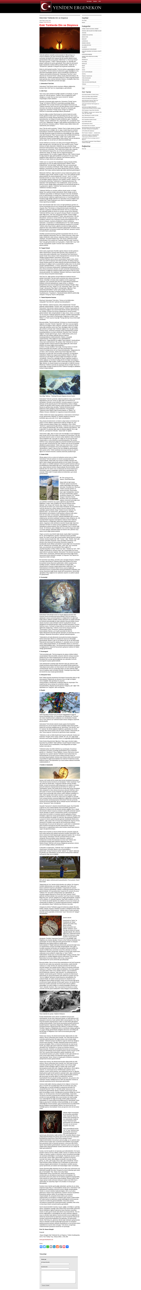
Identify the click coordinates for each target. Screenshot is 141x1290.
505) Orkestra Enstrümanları (88, 117)
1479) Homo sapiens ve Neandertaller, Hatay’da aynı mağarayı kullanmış (90, 135)
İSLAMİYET (84, 47)
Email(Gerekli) (44, 1266)
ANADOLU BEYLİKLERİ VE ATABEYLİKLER (91, 30)
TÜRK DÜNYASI (47, 22)
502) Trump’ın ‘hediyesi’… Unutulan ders (91, 132)
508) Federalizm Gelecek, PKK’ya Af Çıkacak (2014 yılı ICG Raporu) (90, 101)
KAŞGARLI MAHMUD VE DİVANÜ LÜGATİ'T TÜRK (91, 52)
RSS (100, 1)
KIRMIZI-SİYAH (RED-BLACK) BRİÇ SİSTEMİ (90, 57)
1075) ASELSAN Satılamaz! (88, 130)
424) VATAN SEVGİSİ (86, 121)
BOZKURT (84, 39)
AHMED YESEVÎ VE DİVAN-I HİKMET (90, 28)
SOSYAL (84, 74)
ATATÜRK (84, 32)
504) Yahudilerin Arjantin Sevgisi (89, 119)
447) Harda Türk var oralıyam (88, 125)
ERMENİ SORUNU (86, 43)
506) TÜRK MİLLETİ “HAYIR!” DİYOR (90, 115)
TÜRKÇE (84, 84)
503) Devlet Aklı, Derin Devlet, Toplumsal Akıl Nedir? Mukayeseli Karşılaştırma (91, 128)
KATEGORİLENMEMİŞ (87, 54)
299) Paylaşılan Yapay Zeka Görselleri (90, 110)
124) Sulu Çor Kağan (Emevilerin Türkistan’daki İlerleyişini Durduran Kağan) (91, 107)
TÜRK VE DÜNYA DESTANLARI (89, 82)
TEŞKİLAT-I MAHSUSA (87, 76)
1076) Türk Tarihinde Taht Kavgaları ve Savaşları (90, 104)
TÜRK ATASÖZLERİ (86, 78)
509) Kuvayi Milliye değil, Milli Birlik (90, 96)
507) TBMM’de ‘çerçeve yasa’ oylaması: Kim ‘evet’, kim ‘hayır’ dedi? (92, 113)
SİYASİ (83, 69)
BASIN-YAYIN (85, 37)
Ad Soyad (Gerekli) (45, 1262)
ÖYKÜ (83, 67)
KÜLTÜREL (84, 61)
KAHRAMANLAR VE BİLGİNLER (89, 49)
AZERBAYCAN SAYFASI (87, 35)
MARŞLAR (84, 63)
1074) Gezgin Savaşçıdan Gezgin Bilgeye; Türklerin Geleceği (91, 142)
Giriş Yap (84, 148)
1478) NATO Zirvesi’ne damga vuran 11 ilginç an (90, 139)
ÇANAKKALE (85, 41)
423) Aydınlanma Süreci (87, 123)
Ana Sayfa (89, 1)
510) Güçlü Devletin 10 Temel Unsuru (90, 94)
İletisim (95, 1)
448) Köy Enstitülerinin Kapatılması (89, 98)
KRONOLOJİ (85, 59)
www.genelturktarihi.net (46, 1239)
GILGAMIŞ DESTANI (86, 45)
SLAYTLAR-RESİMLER (87, 71)
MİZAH (83, 65)
